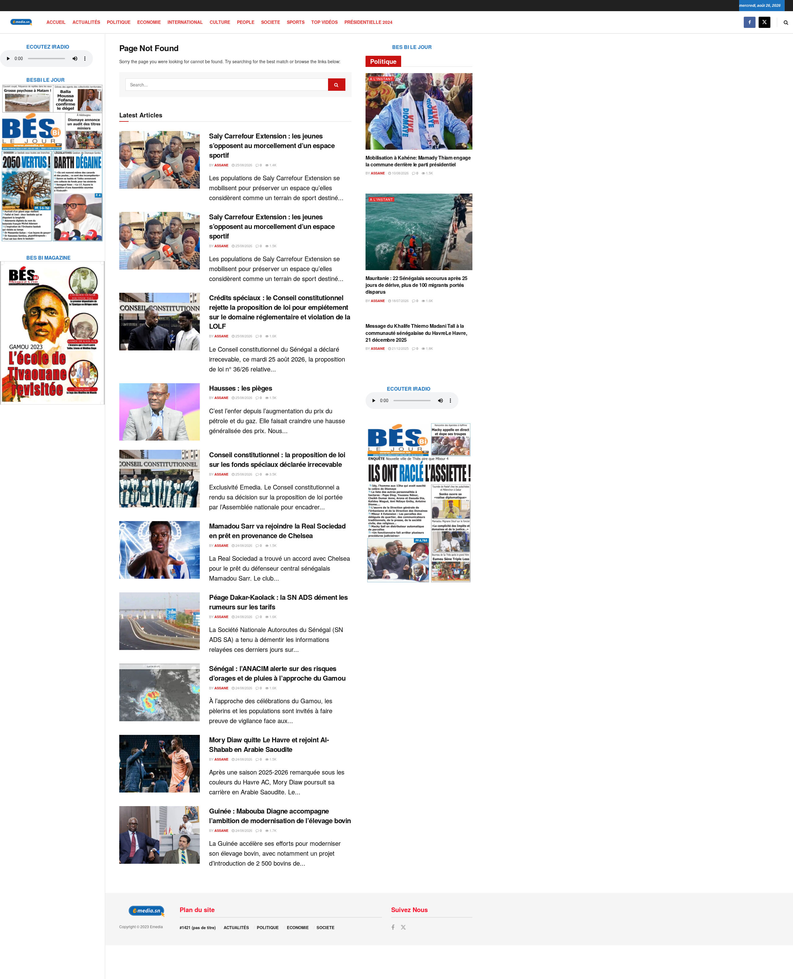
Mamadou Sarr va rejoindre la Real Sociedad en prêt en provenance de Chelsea (277, 530)
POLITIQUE (118, 22)
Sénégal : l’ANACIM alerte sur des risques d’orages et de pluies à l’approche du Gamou (277, 673)
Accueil (56, 22)
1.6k (272, 335)
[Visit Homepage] (20, 22)
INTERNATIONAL (185, 22)
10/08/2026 (400, 172)
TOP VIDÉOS (324, 22)
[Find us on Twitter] (764, 22)
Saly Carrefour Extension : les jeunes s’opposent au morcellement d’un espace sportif (272, 145)
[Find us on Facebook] (750, 22)
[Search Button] (786, 22)
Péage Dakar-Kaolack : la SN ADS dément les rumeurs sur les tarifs (278, 602)
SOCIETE (270, 22)
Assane (221, 165)
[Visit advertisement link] (52, 159)
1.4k (272, 164)
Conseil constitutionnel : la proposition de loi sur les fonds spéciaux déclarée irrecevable (277, 459)
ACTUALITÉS (86, 22)
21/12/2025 (400, 348)
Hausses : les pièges (240, 388)
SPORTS (295, 22)
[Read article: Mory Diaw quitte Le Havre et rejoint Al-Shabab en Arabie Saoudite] (159, 763)
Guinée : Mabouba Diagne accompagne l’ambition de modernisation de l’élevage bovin (280, 815)
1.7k (272, 830)
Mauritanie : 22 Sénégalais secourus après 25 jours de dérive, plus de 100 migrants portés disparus (416, 285)
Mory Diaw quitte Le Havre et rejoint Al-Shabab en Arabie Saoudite (269, 744)
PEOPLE (245, 22)
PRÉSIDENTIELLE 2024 (368, 22)
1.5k (272, 245)
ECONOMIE (149, 22)
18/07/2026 (400, 300)
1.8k (429, 348)
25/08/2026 (243, 164)
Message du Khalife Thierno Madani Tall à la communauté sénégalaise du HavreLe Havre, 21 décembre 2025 (416, 332)
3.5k (272, 474)
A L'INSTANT (381, 79)
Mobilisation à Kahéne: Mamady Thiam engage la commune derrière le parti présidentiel (418, 161)
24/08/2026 (243, 545)
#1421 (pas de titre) (198, 927)
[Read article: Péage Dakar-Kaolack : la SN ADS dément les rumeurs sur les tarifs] (159, 621)
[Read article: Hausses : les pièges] (159, 412)
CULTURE (220, 22)
